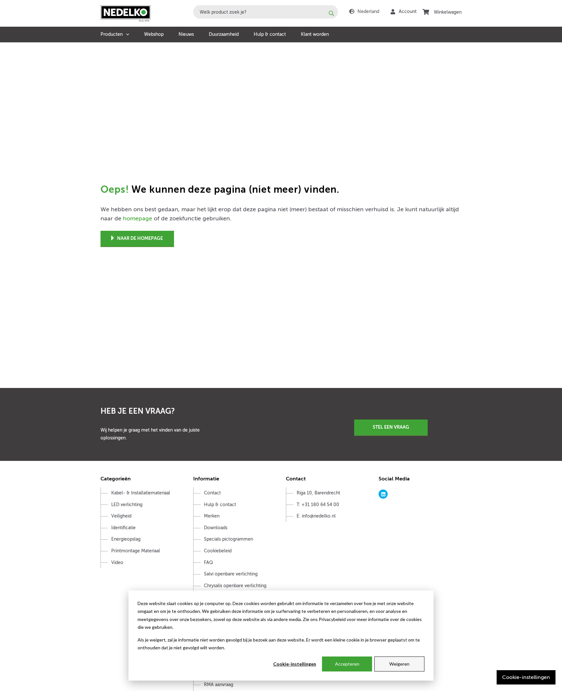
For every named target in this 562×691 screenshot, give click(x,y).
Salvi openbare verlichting (231, 574)
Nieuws (186, 34)
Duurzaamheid (224, 34)
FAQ (208, 562)
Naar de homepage (140, 238)
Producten (111, 34)
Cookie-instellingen (294, 664)
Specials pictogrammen (228, 539)
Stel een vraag (391, 427)
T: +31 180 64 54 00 (318, 504)
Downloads (215, 527)
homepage (137, 218)
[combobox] (265, 12)
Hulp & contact (270, 34)
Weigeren (399, 664)
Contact (212, 493)
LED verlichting (126, 504)
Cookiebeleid (218, 550)
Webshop (154, 34)
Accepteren (347, 664)
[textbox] (265, 12)
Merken (212, 516)
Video (117, 562)
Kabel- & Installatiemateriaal (140, 493)
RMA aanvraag (218, 684)
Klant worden (315, 34)
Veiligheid (121, 516)
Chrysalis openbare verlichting (235, 585)
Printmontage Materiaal (135, 550)
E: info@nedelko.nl (316, 516)
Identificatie (123, 527)
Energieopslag (125, 539)
